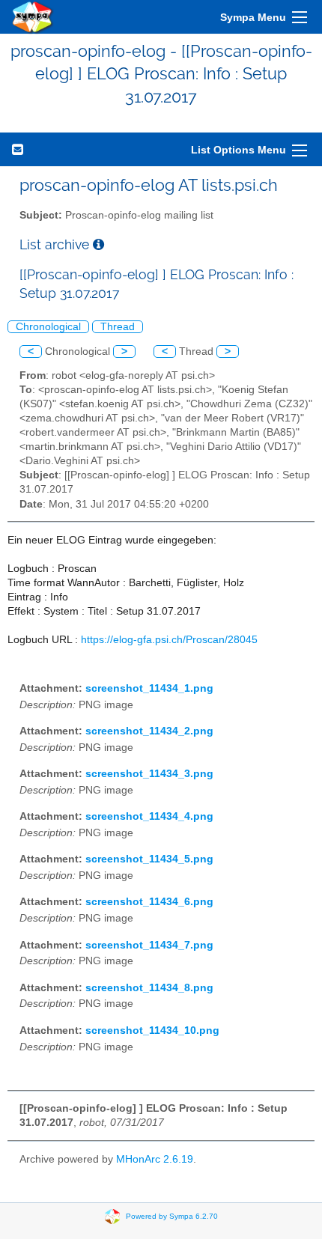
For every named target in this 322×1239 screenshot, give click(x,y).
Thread (117, 326)
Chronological (48, 326)
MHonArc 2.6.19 (154, 1159)
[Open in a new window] (98, 244)
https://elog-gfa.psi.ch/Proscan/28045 (169, 639)
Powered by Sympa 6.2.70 (172, 1215)
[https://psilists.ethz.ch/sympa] (33, 16)
